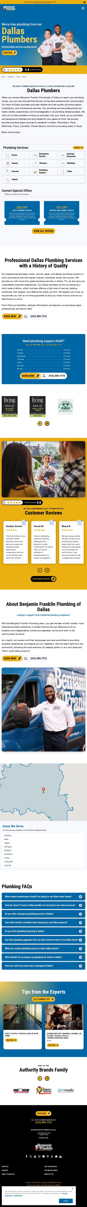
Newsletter (49, 1174)
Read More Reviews (41, 579)
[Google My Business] (60, 1156)
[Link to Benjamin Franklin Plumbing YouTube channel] (35, 1156)
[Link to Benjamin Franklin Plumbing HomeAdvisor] (56, 1156)
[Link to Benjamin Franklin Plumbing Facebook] (26, 1156)
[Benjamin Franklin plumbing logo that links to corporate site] (9, 8)
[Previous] (40, 423)
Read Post (10, 1040)
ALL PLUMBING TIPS (42, 999)
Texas (18, 77)
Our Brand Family (51, 1170)
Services (5, 1166)
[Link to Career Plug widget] (43, 1156)
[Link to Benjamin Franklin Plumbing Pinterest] (47, 1156)
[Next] (47, 423)
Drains (49, 1040)
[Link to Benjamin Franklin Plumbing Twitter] (30, 1156)
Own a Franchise (8, 1174)
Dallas (24, 77)
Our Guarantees (50, 1166)
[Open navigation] (83, 8)
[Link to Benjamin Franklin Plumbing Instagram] (39, 1156)
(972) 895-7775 (39, 316)
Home (3, 77)
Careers (5, 1170)
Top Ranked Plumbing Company (42, 2)
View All (77, 147)
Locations (11, 77)
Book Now (8, 53)
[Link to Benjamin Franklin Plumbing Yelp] (52, 1156)
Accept (66, 1201)
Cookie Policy (18, 1195)
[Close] (72, 1188)
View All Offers (43, 231)
